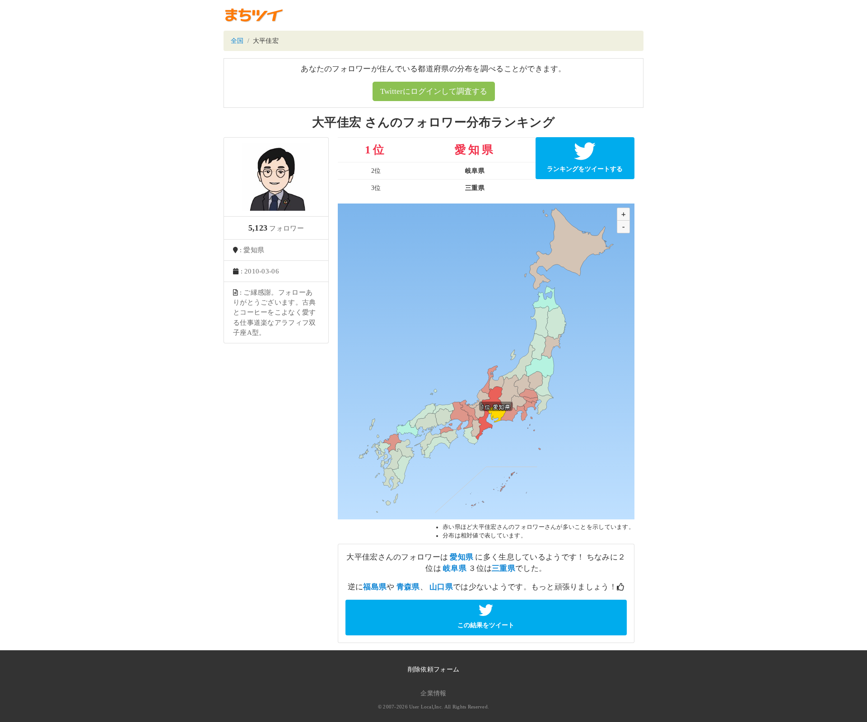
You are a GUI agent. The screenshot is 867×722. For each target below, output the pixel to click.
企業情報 (433, 693)
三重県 (503, 568)
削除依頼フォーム (433, 669)
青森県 (408, 587)
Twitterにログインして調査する (433, 91)
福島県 (375, 587)
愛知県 (461, 557)
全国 (237, 40)
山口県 (441, 587)
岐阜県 (454, 568)
